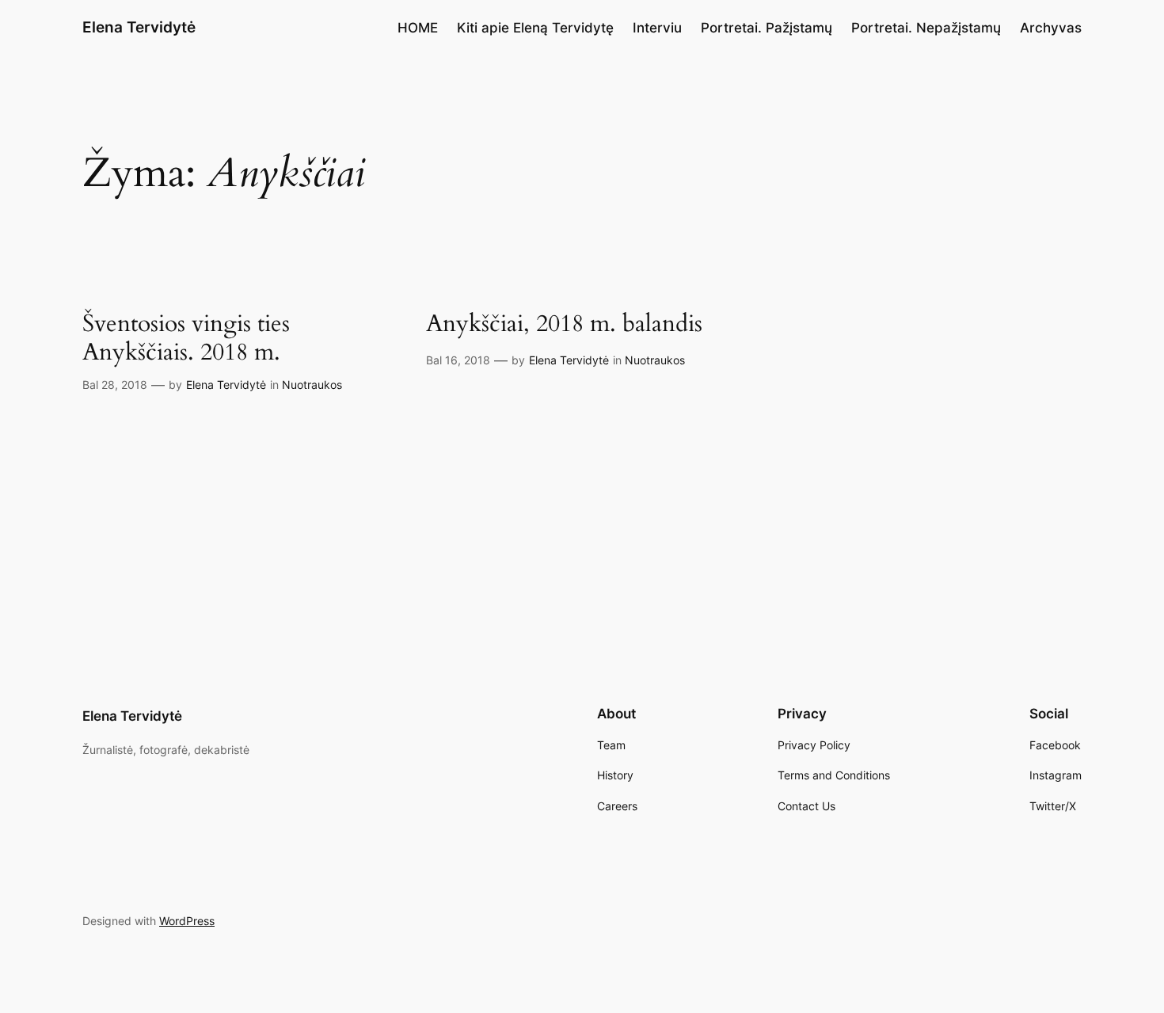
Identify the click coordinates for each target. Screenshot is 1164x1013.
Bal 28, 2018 (114, 384)
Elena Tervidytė (139, 26)
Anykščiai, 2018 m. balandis (564, 324)
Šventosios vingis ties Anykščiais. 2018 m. (186, 338)
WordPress (187, 920)
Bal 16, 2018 (458, 360)
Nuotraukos (312, 384)
